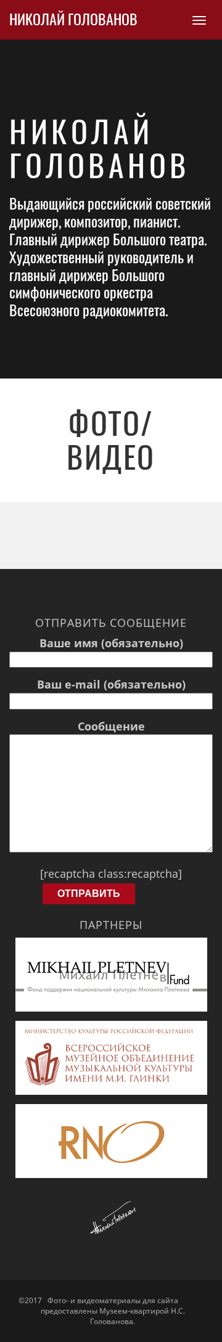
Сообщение (111, 726)
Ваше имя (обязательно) (111, 643)
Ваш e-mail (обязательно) (111, 684)
